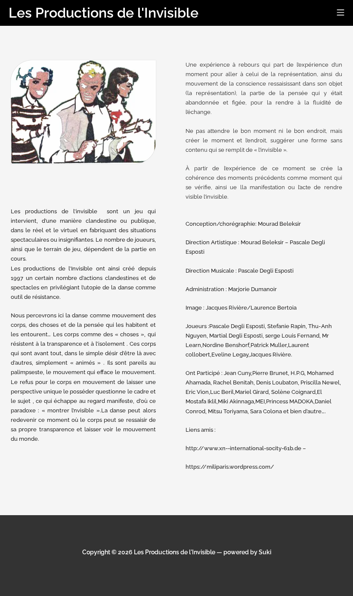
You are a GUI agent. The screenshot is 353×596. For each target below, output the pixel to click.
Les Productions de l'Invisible (174, 552)
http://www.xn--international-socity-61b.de (243, 448)
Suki (265, 552)
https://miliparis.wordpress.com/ (230, 467)
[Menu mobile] (340, 13)
